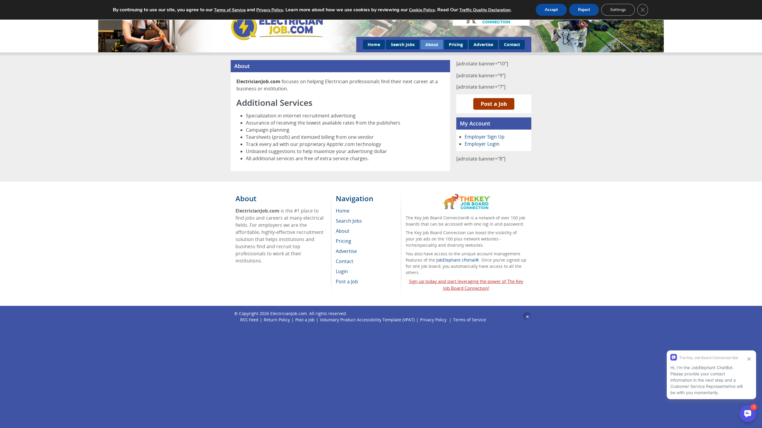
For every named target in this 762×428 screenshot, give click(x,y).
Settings (618, 9)
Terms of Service (469, 319)
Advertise (483, 44)
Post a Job (494, 103)
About (431, 44)
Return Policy (277, 319)
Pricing (456, 44)
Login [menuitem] (342, 271)
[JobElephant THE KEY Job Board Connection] (466, 196)
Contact (512, 44)
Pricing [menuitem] (343, 241)
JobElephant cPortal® (457, 260)
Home (374, 44)
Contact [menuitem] (344, 261)
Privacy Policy (434, 319)
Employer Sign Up (485, 136)
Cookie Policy (422, 10)
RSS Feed (249, 319)
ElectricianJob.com (288, 313)
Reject (584, 9)
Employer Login (482, 144)
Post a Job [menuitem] (347, 281)
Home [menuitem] (342, 210)
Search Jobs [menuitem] (349, 221)
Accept (551, 9)
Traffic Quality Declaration (484, 10)
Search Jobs (403, 44)
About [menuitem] (342, 231)
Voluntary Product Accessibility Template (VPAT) (367, 319)
